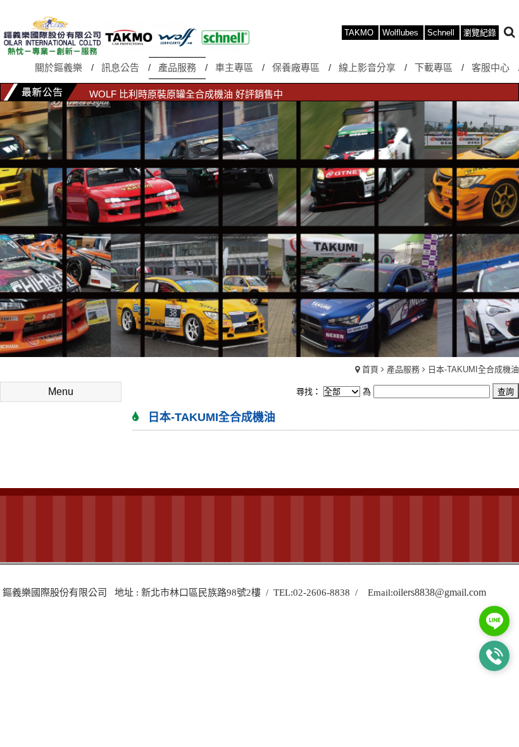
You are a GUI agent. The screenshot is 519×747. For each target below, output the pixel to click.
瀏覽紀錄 (479, 32)
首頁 (370, 369)
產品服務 (403, 369)
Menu (60, 391)
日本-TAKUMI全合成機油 (473, 369)
